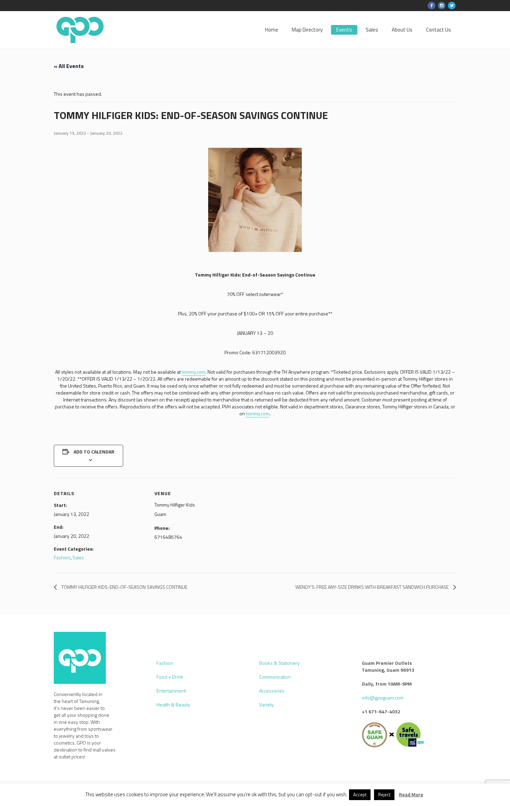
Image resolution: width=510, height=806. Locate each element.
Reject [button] (384, 794)
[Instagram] (441, 5)
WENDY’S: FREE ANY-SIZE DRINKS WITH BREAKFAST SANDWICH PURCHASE (372, 587)
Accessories (271, 690)
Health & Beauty (173, 704)
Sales (78, 557)
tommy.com (193, 371)
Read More (411, 794)
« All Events (69, 66)
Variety (266, 704)
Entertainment (171, 690)
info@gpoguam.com (382, 697)
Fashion (62, 557)
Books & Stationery (279, 663)
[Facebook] (431, 5)
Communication (275, 676)
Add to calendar (94, 451)
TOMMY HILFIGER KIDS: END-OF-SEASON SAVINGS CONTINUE (123, 587)
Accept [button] (359, 794)
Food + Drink (169, 676)
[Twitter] (452, 5)
